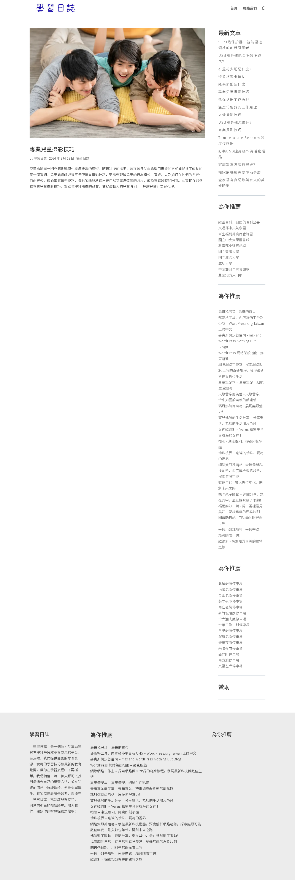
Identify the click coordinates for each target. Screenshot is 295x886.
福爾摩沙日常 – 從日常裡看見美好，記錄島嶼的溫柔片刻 (133, 841)
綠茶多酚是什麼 (232, 84)
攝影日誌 (82, 158)
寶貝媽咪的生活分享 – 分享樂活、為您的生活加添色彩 (131, 800)
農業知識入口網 (230, 275)
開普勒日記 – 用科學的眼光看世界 (116, 847)
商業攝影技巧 (230, 129)
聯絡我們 (250, 8)
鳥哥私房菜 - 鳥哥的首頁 (237, 311)
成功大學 (225, 263)
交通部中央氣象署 (232, 227)
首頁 (233, 8)
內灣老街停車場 (230, 589)
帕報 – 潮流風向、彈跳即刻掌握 (114, 812)
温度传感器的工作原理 (237, 107)
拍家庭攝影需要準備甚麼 (239, 172)
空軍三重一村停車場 (233, 624)
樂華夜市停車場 (230, 642)
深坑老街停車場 (230, 636)
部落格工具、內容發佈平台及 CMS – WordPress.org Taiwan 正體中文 (241, 323)
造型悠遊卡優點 (232, 76)
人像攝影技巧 (230, 114)
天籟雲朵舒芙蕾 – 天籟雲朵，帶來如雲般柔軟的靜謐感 (131, 788)
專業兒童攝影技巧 (52, 149)
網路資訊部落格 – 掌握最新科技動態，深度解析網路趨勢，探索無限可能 (145, 823)
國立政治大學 (228, 257)
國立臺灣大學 (228, 251)
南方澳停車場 (228, 660)
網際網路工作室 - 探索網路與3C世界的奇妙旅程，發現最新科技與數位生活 (241, 370)
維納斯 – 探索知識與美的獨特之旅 (116, 859)
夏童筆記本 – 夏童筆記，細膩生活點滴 (119, 782)
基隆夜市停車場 (230, 648)
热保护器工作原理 (233, 99)
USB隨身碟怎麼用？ (236, 122)
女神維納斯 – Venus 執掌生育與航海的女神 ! (124, 806)
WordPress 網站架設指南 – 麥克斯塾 (118, 765)
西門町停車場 (228, 654)
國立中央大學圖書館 (233, 239)
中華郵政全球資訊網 (233, 269)
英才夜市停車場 (230, 601)
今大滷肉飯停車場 (232, 618)
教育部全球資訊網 (232, 245)
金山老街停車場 (230, 595)
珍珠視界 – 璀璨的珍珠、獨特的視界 (118, 817)
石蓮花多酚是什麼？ (235, 68)
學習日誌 (40, 158)
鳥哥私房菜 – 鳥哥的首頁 (109, 747)
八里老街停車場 (230, 630)
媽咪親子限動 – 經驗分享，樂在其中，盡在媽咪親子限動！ (135, 835)
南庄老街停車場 (230, 607)
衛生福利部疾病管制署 (235, 233)
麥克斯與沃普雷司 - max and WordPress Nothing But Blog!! (240, 340)
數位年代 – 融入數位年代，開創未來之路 (121, 829)
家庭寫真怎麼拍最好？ (237, 164)
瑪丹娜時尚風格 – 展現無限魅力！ (116, 794)
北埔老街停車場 (230, 583)
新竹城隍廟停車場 (232, 613)
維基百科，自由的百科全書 (239, 222)
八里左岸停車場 (230, 665)
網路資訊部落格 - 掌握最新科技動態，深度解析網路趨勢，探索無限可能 (240, 470)
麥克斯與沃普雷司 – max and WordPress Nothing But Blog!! (136, 759)
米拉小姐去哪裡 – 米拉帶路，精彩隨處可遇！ (125, 853)
